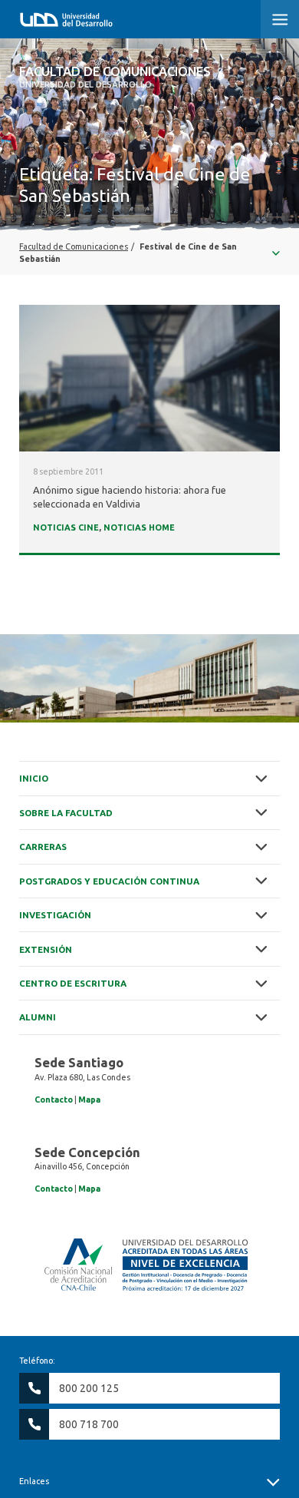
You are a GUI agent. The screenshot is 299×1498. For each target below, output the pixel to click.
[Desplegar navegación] (149, 252)
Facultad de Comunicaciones (115, 76)
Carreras (43, 847)
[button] (280, 19)
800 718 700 (89, 1424)
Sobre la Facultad (66, 813)
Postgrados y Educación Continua (109, 881)
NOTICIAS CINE (66, 527)
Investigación (55, 915)
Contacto (53, 1099)
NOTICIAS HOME (139, 527)
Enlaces (34, 1481)
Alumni (37, 1017)
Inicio (33, 778)
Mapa (89, 1099)
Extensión (45, 949)
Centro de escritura (73, 983)
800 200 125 (89, 1388)
